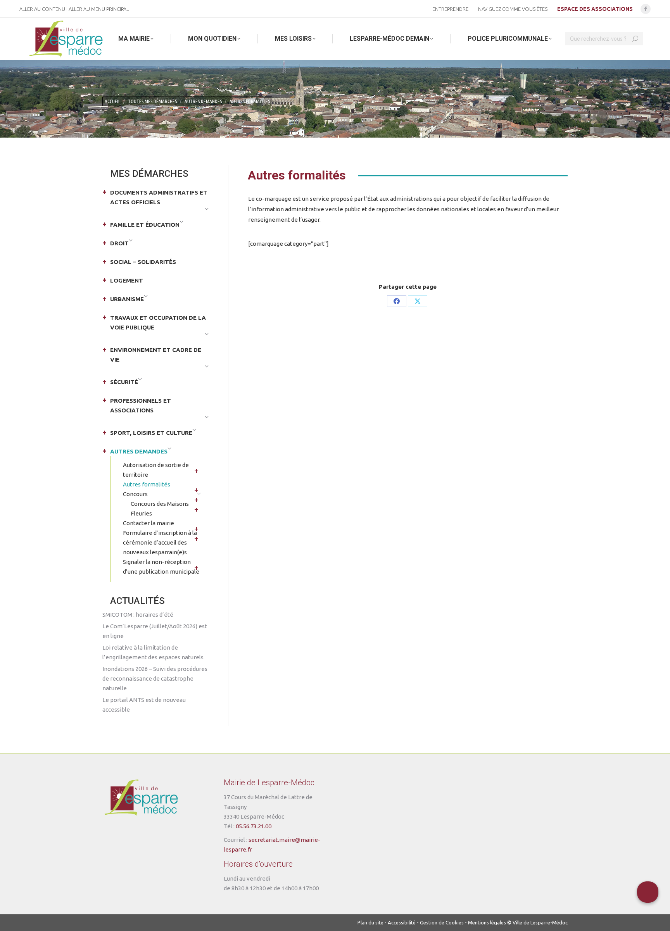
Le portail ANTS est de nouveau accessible (144, 705)
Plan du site (370, 922)
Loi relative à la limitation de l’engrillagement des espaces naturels (153, 652)
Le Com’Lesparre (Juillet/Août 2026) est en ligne (154, 631)
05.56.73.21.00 (253, 826)
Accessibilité (402, 922)
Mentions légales (487, 922)
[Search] (635, 38)
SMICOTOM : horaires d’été (137, 614)
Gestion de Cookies (442, 922)
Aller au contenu (42, 9)
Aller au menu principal (99, 9)
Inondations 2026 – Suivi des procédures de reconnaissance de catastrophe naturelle (154, 678)
